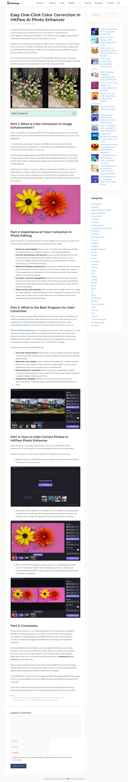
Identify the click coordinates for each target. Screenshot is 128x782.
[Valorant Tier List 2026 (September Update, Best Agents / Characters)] (95, 96)
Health (94, 255)
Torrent (94, 316)
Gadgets (94, 243)
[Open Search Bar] (119, 3)
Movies (94, 280)
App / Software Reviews (101, 210)
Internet (94, 264)
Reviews (94, 301)
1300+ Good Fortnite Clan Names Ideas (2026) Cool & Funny (101, 64)
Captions (95, 219)
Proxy (62, 3)
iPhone (94, 268)
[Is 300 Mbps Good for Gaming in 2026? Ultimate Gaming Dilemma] (95, 169)
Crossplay (95, 222)
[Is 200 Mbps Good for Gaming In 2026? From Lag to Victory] (95, 179)
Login (93, 271)
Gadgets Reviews (98, 249)
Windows (95, 325)
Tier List (94, 310)
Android (94, 207)
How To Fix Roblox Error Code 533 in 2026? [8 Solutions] (108, 128)
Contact (110, 3)
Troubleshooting (98, 319)
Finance (94, 240)
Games (39, 3)
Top (92, 313)
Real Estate (96, 298)
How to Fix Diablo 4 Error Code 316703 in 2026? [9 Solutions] (35, 700)
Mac (93, 274)
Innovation (95, 261)
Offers (93, 289)
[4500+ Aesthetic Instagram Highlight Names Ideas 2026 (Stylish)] (95, 75)
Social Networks (98, 304)
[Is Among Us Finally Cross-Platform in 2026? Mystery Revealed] (95, 147)
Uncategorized (97, 322)
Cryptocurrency (98, 225)
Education (95, 234)
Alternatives (96, 204)
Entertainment (97, 237)
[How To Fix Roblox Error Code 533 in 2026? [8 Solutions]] (95, 128)
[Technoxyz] (13, 3)
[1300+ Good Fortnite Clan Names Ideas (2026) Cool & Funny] (95, 62)
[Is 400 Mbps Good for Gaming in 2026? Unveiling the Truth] (95, 158)
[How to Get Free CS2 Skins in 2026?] (95, 109)
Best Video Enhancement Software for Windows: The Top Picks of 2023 (39, 698)
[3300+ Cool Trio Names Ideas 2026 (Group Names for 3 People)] (95, 51)
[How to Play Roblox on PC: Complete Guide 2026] (95, 32)
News (93, 286)
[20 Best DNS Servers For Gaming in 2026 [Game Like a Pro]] (95, 137)
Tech (93, 307)
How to (88, 3)
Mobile (71, 3)
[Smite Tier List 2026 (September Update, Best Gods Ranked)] (95, 86)
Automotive (96, 216)
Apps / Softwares (98, 213)
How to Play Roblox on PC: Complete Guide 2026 (108, 31)
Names (52, 3)
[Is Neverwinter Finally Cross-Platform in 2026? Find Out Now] (95, 118)
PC (79, 3)
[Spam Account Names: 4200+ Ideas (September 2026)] (95, 40)
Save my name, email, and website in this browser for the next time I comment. (42, 758)
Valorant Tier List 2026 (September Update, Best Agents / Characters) (103, 98)
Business (99, 3)
